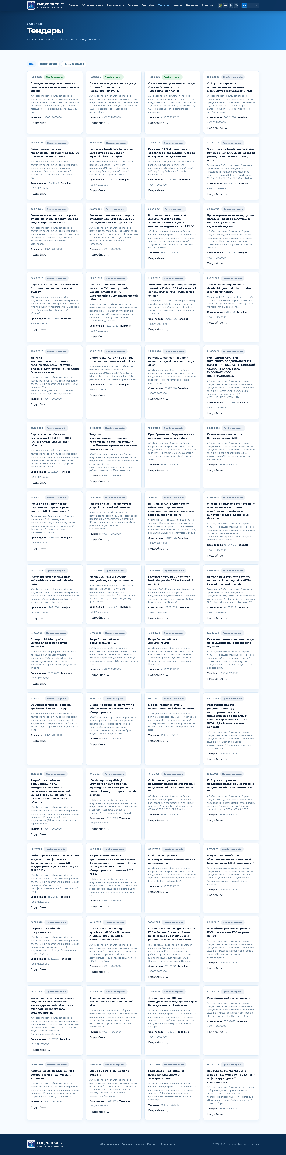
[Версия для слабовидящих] (236, 5)
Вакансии (192, 5)
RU (244, 5)
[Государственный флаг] (225, 5)
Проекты (133, 5)
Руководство (168, 1144)
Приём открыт (48, 64)
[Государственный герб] (220, 5)
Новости (178, 5)
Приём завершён (74, 64)
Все (31, 64)
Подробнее (41, 123)
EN (256, 5)
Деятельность (115, 5)
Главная (73, 5)
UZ (250, 5)
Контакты (207, 5)
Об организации (109, 1144)
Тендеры (163, 5)
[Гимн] (231, 5)
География (148, 5)
